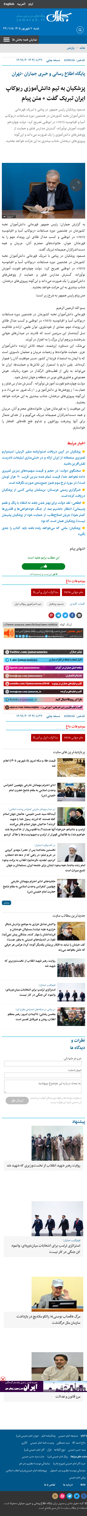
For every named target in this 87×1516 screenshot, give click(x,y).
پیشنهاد (78, 1121)
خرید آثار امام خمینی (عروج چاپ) (69, 1463)
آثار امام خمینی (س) (34, 1449)
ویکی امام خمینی (77, 1477)
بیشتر (6, 903)
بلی (42, 567)
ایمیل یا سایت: (74, 1070)
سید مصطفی (63, 1443)
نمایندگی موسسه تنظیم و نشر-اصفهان (68, 1470)
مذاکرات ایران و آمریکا (45, 592)
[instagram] (55, 1496)
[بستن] (3, 1379)
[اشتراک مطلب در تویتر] (65, 615)
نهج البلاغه (59, 1449)
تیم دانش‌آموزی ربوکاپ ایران (28, 604)
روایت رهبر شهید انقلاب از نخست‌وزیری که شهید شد (43, 1166)
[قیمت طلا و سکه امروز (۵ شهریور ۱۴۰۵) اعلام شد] (71, 767)
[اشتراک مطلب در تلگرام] (58, 615)
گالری (24, 1443)
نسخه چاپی (53, 60)
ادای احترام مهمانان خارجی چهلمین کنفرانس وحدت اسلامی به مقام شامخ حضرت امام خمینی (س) (29, 790)
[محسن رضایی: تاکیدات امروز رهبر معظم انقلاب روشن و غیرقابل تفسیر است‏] (71, 1016)
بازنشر (70, 48)
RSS (83, 1484)
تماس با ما (49, 1484)
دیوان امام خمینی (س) (27, 1436)
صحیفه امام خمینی (68, 1436)
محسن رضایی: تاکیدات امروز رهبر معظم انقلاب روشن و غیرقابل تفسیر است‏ (31, 1017)
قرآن (49, 1449)
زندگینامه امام (48, 1436)
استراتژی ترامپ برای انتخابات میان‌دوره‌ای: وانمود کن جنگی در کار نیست (30, 992)
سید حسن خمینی (77, 1449)
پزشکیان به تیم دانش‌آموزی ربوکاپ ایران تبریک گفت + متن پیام (45, 93)
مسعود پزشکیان (56, 604)
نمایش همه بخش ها (24, 40)
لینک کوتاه (66, 624)
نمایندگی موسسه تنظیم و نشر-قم (34, 1463)
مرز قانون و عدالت (67, 1397)
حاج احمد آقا (79, 1443)
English (9, 4)
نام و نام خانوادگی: (72, 1058)
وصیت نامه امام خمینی (42, 1443)
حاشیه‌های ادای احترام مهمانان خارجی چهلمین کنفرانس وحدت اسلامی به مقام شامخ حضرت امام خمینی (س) (29, 886)
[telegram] (69, 1496)
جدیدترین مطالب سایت (69, 916)
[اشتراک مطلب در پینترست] (51, 615)
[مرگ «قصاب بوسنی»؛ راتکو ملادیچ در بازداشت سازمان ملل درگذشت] (43, 1294)
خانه (82, 48)
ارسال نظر (17, 1101)
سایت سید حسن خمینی (33, 1456)
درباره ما (68, 1484)
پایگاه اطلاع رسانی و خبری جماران (34, 1503)
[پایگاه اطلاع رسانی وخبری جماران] (43, 16)
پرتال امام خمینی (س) (58, 1456)
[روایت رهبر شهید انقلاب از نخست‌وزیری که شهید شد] (71, 967)
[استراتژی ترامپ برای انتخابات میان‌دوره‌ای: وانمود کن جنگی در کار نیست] (71, 992)
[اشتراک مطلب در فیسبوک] (72, 615)
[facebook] (84, 1496)
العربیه (21, 4)
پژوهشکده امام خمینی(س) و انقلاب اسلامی (26, 1470)
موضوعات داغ (75, 581)
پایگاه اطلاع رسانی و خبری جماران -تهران (48, 74)
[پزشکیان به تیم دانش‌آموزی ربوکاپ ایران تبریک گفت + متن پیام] (43, 191)
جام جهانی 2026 (73, 592)
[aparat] (62, 1496)
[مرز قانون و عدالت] (43, 1369)
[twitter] (76, 1496)
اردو (30, 4)
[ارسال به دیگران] (79, 615)
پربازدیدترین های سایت (69, 752)
